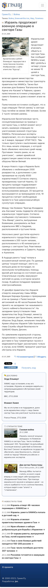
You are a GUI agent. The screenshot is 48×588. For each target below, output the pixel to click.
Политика (39, 18)
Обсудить (41, 357)
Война (17, 14)
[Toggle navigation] (42, 5)
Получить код (29, 368)
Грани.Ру (6, 14)
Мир (32, 18)
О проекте (7, 567)
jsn (16, 581)
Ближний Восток (22, 18)
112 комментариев (25, 357)
